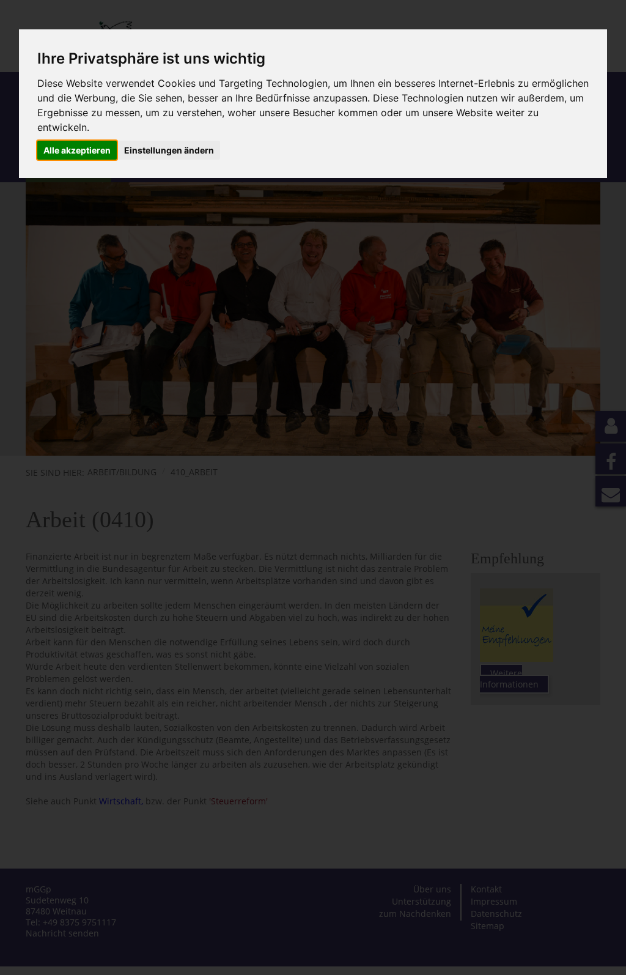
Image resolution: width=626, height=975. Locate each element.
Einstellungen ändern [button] (169, 150)
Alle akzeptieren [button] (77, 150)
